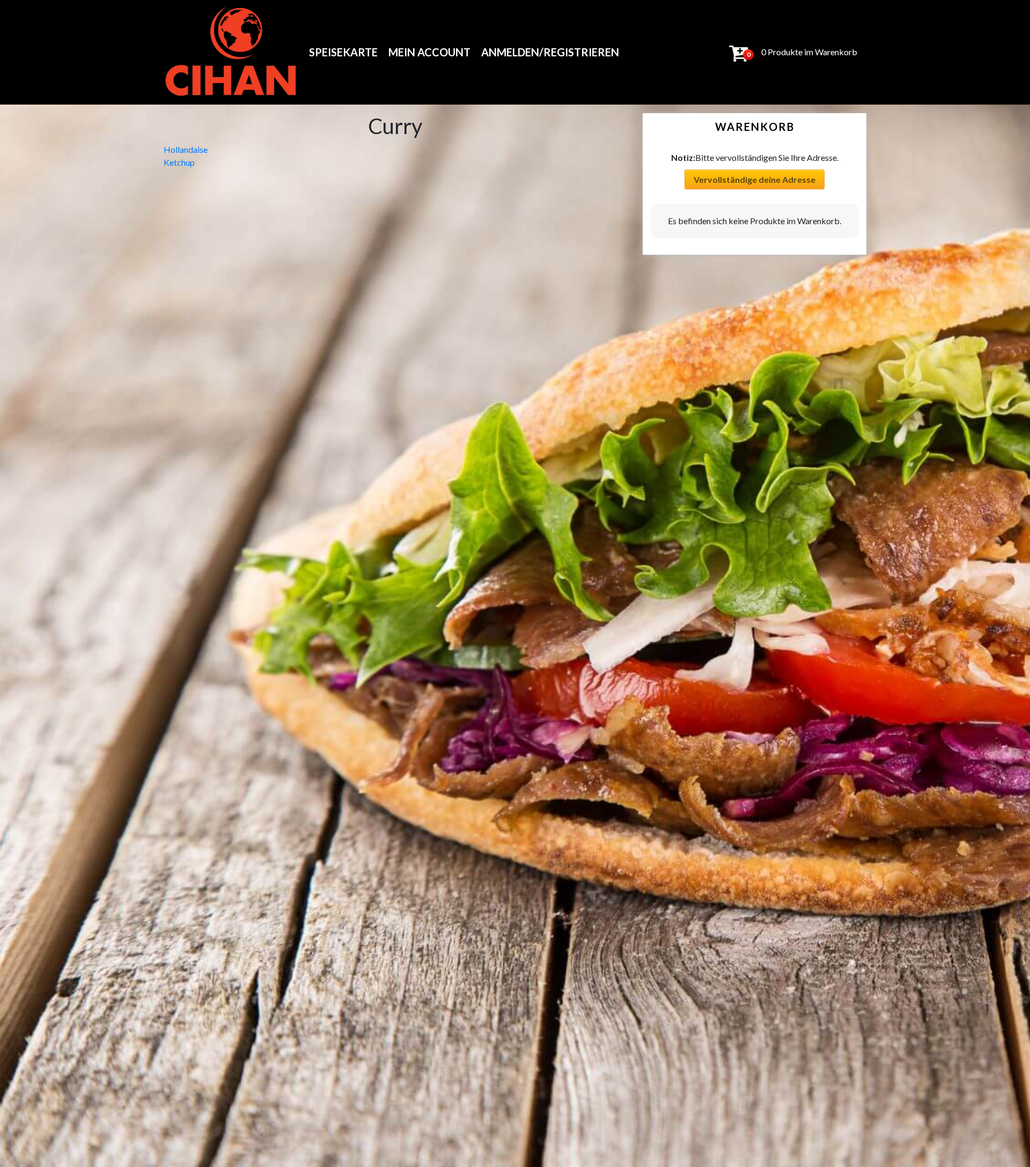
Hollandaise (186, 149)
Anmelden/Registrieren (550, 52)
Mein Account (429, 52)
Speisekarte (343, 52)
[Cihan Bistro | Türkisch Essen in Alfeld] (231, 52)
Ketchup (179, 162)
